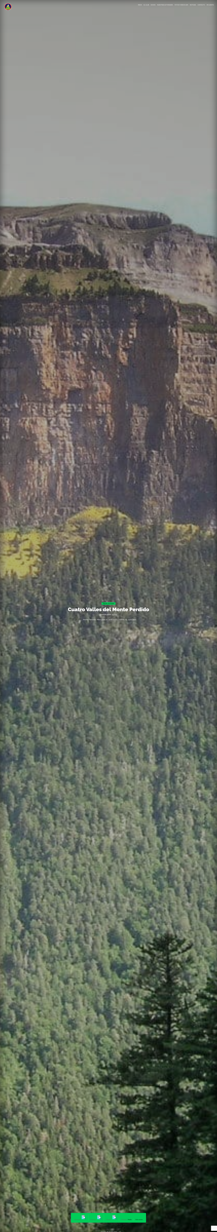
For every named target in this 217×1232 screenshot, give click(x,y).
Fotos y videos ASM (181, 5)
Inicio (140, 5)
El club (146, 5)
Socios (153, 5)
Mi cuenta (210, 5)
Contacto (201, 5)
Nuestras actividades (165, 5)
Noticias (193, 5)
